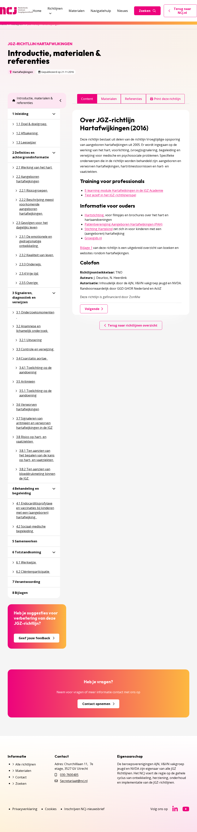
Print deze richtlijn (167, 99)
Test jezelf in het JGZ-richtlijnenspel (110, 195)
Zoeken (144, 11)
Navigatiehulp (101, 11)
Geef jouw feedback (34, 638)
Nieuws (122, 11)
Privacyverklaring (24, 809)
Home (37, 11)
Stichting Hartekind (99, 229)
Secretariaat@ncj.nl (74, 781)
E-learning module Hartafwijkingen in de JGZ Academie (124, 190)
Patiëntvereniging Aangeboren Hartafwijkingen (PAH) (123, 224)
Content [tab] (87, 99)
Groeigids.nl (93, 238)
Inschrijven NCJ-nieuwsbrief (84, 809)
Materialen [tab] (109, 99)
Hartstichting (94, 215)
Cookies (51, 809)
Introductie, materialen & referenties (35, 100)
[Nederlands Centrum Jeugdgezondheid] (16, 11)
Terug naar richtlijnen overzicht (132, 325)
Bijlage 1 (86, 248)
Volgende (92, 309)
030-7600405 (69, 775)
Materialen (76, 11)
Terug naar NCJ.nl (182, 11)
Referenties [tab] (133, 99)
